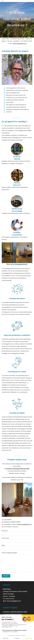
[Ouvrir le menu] (3, 1)
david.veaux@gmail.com (19, 43)
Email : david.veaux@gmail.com (12, 601)
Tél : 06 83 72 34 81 (8, 598)
